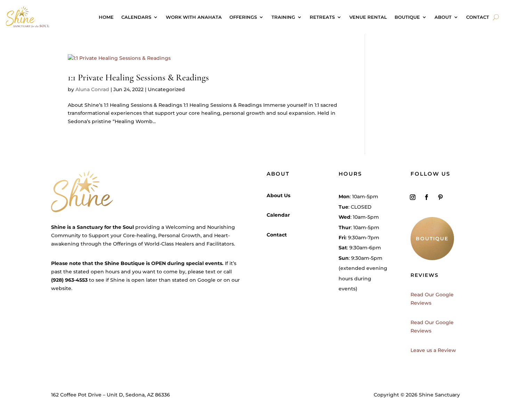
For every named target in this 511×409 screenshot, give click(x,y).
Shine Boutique (125, 263)
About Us (278, 195)
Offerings (243, 17)
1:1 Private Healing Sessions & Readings (138, 77)
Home (106, 17)
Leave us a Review (433, 350)
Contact (477, 17)
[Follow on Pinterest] (440, 197)
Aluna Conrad (92, 89)
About (443, 17)
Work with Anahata (194, 17)
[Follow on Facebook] (426, 197)
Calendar (278, 215)
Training (283, 17)
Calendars (136, 17)
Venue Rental (368, 17)
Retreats (322, 17)
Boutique (407, 17)
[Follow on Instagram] (412, 197)
